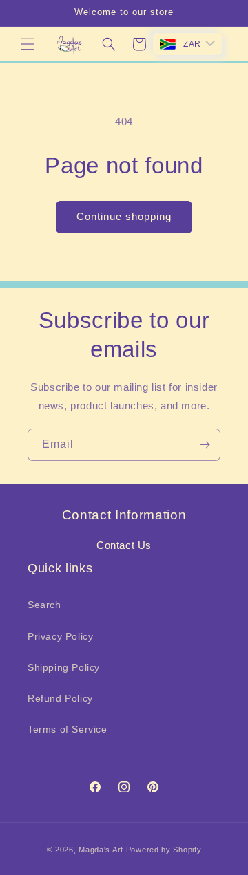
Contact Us (124, 545)
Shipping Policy (64, 667)
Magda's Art (101, 849)
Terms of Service (67, 729)
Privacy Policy (60, 636)
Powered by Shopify (164, 849)
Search (44, 604)
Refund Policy (60, 698)
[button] (27, 44)
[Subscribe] (204, 445)
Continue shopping (124, 216)
